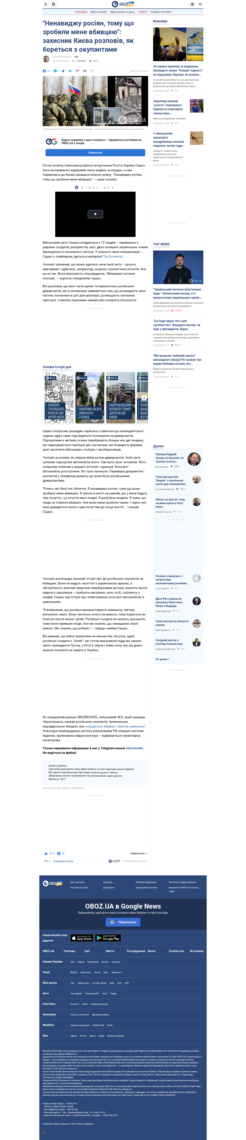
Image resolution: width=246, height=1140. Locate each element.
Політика (69, 951)
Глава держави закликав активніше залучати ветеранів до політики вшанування (178, 304)
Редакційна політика (63, 861)
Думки (158, 446)
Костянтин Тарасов (165, 489)
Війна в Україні (99, 12)
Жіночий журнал (115, 1036)
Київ (72, 962)
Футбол (74, 972)
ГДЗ (72, 983)
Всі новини (196, 951)
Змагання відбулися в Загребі (169, 118)
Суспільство (176, 951)
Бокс (106, 972)
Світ (87, 951)
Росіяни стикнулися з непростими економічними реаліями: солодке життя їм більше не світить (172, 580)
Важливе (160, 21)
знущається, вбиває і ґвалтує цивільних (115, 726)
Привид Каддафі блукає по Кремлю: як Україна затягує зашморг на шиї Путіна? (170, 458)
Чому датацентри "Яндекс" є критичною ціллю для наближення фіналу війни (170, 480)
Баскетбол (86, 972)
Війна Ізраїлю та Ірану (122, 12)
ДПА (112, 983)
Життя (110, 951)
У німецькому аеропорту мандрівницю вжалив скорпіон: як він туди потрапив (168, 140)
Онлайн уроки (99, 983)
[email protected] (82, 1115)
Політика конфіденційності (182, 882)
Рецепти (74, 1004)
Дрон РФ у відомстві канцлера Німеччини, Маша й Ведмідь (169, 602)
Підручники (83, 983)
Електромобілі (92, 993)
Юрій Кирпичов (163, 630)
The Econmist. (113, 256)
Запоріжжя (92, 962)
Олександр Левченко (165, 649)
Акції (104, 993)
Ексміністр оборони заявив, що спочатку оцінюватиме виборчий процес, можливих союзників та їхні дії (176, 337)
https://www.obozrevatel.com (153, 1051)
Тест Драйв (76, 993)
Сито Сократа (162, 588)
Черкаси (116, 962)
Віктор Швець (162, 467)
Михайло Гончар (164, 512)
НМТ (127, 983)
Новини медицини (80, 1025)
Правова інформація (146, 882)
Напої (85, 1004)
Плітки (83, 1036)
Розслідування (136, 951)
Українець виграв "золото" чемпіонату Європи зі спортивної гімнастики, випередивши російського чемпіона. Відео (169, 107)
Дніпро (105, 962)
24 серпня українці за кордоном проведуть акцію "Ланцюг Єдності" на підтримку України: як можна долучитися (178, 71)
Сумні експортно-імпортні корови (172, 623)
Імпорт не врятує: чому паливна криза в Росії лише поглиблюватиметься (170, 503)
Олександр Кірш (163, 611)
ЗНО (119, 983)
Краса (93, 1036)
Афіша (73, 1036)
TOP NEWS (161, 244)
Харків (81, 962)
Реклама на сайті (79, 887)
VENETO (142, 12)
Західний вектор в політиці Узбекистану (169, 642)
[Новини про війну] (114, 862)
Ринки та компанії (79, 1014)
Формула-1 (116, 972)
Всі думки (162, 659)
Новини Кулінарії (99, 1004)
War (76, 57)
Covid (109, 1025)
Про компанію (77, 882)
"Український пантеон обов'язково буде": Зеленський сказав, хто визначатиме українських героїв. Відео (177, 294)
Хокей (97, 972)
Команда (107, 882)
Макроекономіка (100, 1014)
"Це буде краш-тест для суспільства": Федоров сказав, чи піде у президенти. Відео (176, 325)
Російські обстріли (161, 12)
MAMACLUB (98, 1025)
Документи (109, 887)
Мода (101, 1036)
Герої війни (81, 12)
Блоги (151, 951)
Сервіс (113, 993)
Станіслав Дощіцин (62, 57)
